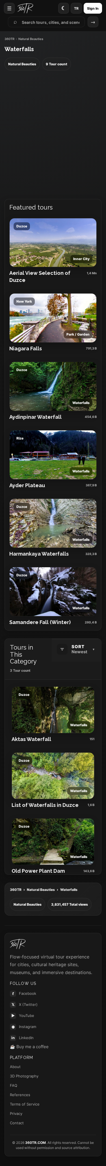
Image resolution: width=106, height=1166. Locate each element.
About (15, 1066)
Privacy (16, 1113)
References (20, 1094)
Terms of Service (25, 1104)
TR (76, 8)
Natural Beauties (41, 889)
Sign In (93, 8)
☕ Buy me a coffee (29, 1046)
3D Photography (24, 1076)
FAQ (13, 1085)
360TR (9, 39)
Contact (17, 1123)
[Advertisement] (53, 135)
